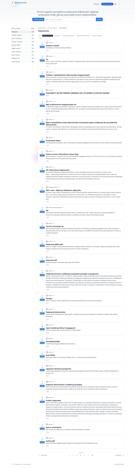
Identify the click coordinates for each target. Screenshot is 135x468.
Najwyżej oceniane (47, 35)
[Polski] (115, 4)
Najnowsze (57, 35)
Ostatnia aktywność (97, 35)
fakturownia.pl (14, 6)
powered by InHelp (119, 464)
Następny (118, 455)
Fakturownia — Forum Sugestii (47, 28)
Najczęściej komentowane (83, 35)
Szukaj (99, 19)
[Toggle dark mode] (119, 4)
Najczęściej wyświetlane (68, 35)
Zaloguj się (96, 4)
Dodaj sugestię (38, 19)
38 (92, 455)
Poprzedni (44, 455)
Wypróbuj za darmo (107, 4)
